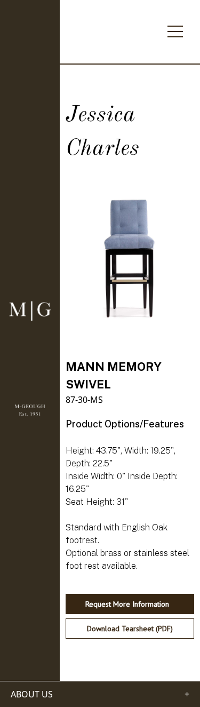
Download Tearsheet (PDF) (130, 628)
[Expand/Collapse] (175, 28)
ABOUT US (32, 694)
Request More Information (127, 604)
